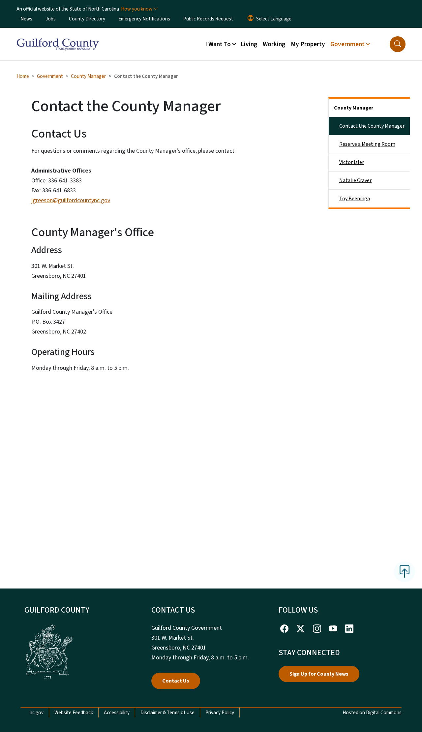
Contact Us (175, 680)
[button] (398, 44)
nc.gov (37, 712)
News (26, 18)
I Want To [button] (218, 44)
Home (22, 76)
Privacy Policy (219, 712)
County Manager (88, 76)
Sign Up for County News (318, 674)
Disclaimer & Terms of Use (167, 712)
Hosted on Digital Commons (372, 712)
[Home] (57, 36)
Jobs (50, 18)
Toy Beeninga (354, 198)
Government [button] (347, 44)
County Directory (87, 18)
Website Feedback (73, 712)
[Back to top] (404, 571)
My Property (308, 44)
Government (50, 76)
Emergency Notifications (144, 18)
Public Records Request (208, 18)
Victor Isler (351, 162)
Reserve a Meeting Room (367, 144)
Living (249, 44)
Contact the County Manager (372, 126)
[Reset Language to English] (251, 19)
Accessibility (117, 712)
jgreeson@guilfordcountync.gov (70, 200)
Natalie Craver (355, 180)
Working (274, 44)
